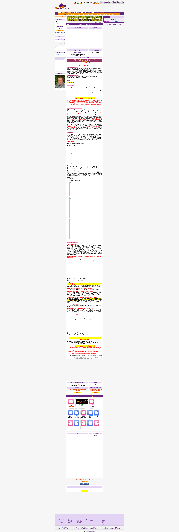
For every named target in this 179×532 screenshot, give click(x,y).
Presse (61, 521)
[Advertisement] (99, 7)
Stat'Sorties (111, 14)
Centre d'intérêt (90, 520)
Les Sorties (66, 12)
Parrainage (103, 517)
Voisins (120, 16)
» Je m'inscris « (96, 3)
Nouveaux (79, 520)
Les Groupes (83, 12)
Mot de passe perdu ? (60, 24)
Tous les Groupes (91, 517)
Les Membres (75, 12)
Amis (114, 16)
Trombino (79, 518)
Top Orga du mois (59, 52)
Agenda (103, 519)
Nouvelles (99, 14)
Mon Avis (102, 522)
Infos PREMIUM (114, 517)
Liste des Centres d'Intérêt (90, 519)
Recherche (93, 14)
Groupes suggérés (91, 518)
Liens (62, 522)
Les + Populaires (79, 14)
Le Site (59, 12)
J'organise (103, 520)
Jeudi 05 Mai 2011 (77, 52)
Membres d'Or (79, 521)
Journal (103, 521)
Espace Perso (91, 12)
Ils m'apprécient (113, 518)
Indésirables (103, 524)
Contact (61, 523)
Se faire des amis (79, 517)
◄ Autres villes (57, 0)
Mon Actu (102, 518)
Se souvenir (61, 28)
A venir (65, 14)
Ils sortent (79, 519)
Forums (61, 518)
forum (123, 23)
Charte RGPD (61, 519)
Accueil (61, 517)
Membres (107, 16)
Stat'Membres (79, 522)
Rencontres (103, 523)
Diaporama (87, 14)
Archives (105, 14)
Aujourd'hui (72, 14)
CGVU (62, 520)
